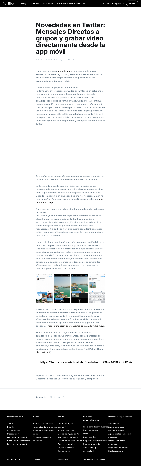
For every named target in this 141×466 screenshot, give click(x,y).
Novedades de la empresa (45, 427)
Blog (23, 3)
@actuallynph (43, 352)
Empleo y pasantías (42, 437)
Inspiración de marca (118, 447)
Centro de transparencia (18, 440)
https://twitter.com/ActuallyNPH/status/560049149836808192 (86, 362)
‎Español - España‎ (112, 3)
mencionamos (65, 71)
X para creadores (66, 430)
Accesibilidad (13, 430)
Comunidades (89, 437)
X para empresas (116, 427)
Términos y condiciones (94, 459)
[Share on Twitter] (61, 59)
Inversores (37, 440)
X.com (10, 423)
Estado (10, 427)
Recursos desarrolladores (91, 418)
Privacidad (63, 459)
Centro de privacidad (17, 437)
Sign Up (132, 3)
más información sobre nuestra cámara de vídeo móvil (76, 325)
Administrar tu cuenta (68, 437)
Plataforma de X (15, 417)
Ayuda (61, 417)
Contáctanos (64, 451)
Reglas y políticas (66, 447)
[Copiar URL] (72, 59)
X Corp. (36, 417)
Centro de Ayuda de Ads (69, 434)
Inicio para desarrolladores (95, 427)
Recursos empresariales (120, 417)
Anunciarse (113, 423)
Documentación (90, 430)
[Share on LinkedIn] (69, 59)
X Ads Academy (115, 451)
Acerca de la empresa (43, 423)
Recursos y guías (116, 430)
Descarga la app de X (17, 444)
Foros (85, 433)
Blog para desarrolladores (95, 440)
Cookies (36, 459)
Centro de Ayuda (65, 423)
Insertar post (13, 434)
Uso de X (62, 427)
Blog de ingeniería (91, 444)
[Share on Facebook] (65, 59)
